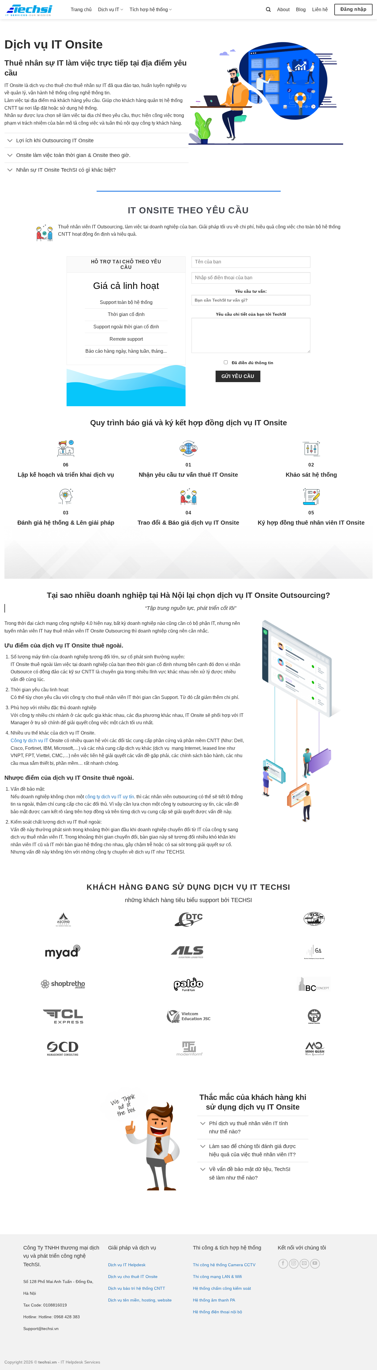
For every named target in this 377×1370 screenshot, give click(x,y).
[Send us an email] (304, 1264)
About (283, 9)
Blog (301, 9)
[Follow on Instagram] (294, 1264)
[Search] (268, 9)
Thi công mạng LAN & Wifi (217, 1276)
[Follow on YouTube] (315, 1264)
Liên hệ (320, 9)
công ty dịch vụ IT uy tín (109, 796)
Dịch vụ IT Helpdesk (126, 1264)
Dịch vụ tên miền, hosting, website (140, 1300)
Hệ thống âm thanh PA (214, 1300)
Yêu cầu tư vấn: (251, 291)
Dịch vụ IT (108, 9)
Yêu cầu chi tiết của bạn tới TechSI (251, 314)
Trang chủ (81, 9)
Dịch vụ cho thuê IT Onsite (133, 1276)
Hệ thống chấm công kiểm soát (222, 1288)
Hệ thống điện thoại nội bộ (217, 1311)
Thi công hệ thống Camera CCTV (224, 1264)
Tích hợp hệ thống (149, 9)
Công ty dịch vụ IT (29, 740)
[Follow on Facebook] (283, 1264)
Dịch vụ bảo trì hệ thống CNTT (136, 1288)
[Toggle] (10, 141)
